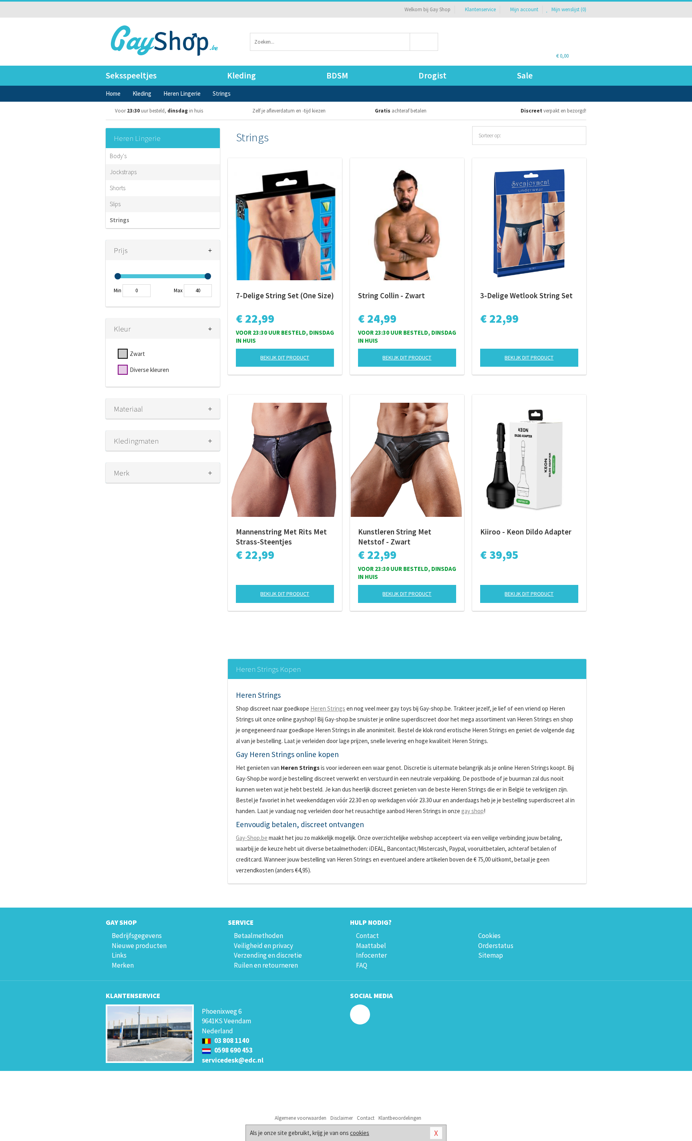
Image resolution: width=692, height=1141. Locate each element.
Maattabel (371, 945)
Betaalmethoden (258, 935)
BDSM (337, 75)
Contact (367, 935)
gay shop (472, 811)
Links (119, 955)
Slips (115, 204)
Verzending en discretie (268, 955)
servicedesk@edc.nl (233, 1060)
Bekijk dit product (284, 357)
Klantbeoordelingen (399, 1118)
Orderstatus (495, 945)
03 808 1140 (231, 1040)
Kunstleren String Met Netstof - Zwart (394, 536)
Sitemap (490, 955)
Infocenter (371, 955)
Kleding (241, 75)
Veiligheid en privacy (263, 945)
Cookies (489, 935)
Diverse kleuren (149, 370)
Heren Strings (327, 708)
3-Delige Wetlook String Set (526, 295)
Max (178, 290)
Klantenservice (480, 9)
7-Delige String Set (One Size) (285, 295)
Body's (118, 156)
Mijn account (524, 9)
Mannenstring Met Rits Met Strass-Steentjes (281, 536)
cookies (359, 1133)
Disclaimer (341, 1118)
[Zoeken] (424, 42)
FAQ (361, 965)
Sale (525, 75)
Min (117, 290)
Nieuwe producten (139, 945)
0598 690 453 (233, 1050)
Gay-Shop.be (252, 838)
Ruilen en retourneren (266, 965)
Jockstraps (123, 172)
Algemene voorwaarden (300, 1118)
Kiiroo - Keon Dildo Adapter (525, 531)
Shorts (117, 188)
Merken (123, 965)
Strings (119, 220)
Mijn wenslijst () (568, 9)
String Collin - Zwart (391, 295)
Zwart (137, 354)
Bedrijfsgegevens (137, 935)
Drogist (432, 75)
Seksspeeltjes (131, 75)
